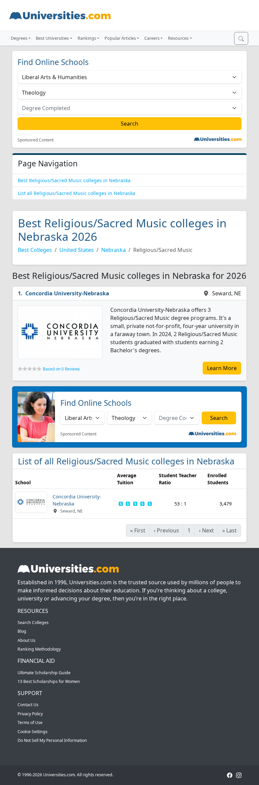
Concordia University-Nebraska (67, 293)
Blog (22, 631)
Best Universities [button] (52, 38)
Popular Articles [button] (120, 38)
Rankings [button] (87, 38)
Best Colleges (35, 250)
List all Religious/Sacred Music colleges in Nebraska (76, 193)
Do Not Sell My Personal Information (52, 740)
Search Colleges (33, 622)
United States (76, 250)
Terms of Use (30, 722)
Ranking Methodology (39, 649)
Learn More (222, 368)
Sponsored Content (36, 140)
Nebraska (113, 250)
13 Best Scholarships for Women (49, 681)
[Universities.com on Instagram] (238, 775)
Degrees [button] (19, 38)
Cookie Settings (33, 731)
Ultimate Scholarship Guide (44, 673)
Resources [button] (178, 38)
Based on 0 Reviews (61, 369)
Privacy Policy (30, 714)
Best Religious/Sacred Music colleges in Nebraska (74, 180)
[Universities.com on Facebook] (229, 775)
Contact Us (28, 705)
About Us (26, 640)
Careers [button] (152, 38)
